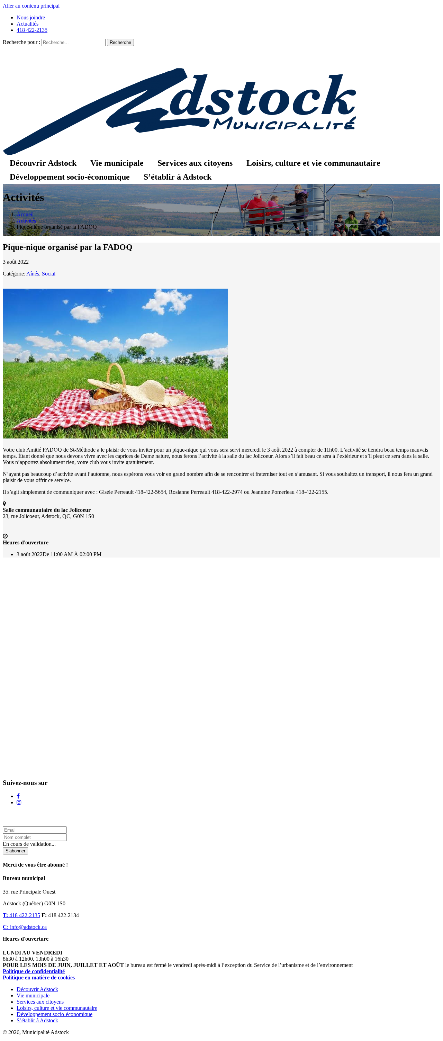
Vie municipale (117, 163)
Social (48, 274)
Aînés (32, 274)
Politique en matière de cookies (39, 977)
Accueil (25, 214)
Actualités (27, 24)
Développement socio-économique (70, 176)
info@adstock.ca (25, 927)
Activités (26, 221)
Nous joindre (31, 17)
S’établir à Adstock (177, 176)
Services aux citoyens (195, 163)
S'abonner (15, 850)
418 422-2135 (32, 30)
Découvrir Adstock (43, 163)
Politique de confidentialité (34, 971)
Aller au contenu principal (31, 6)
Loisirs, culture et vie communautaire (313, 163)
